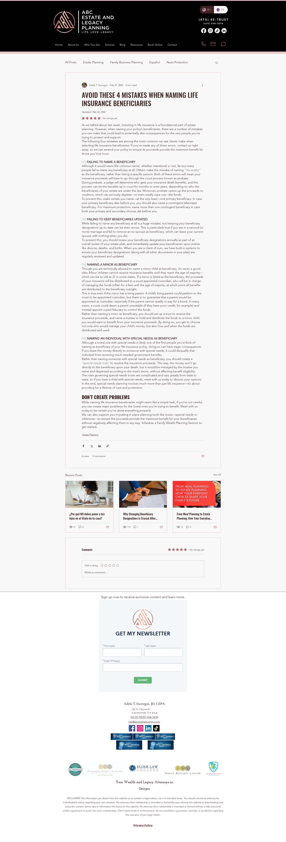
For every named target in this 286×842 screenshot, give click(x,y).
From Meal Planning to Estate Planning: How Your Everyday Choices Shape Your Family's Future (193, 516)
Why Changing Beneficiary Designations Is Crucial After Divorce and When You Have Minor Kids (142, 516)
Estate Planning (93, 62)
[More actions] (202, 85)
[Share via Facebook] (83, 446)
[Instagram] (210, 30)
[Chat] (223, 43)
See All (217, 474)
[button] (216, 62)
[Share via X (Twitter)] (91, 446)
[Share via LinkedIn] (99, 446)
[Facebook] (203, 30)
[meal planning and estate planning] (197, 494)
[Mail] (213, 43)
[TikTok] (217, 30)
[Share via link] (107, 446)
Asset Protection (177, 62)
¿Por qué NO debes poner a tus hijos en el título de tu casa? (87, 516)
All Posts (70, 62)
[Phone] (203, 43)
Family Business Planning (126, 62)
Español (154, 62)
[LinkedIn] (224, 30)
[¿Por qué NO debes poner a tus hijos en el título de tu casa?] (89, 494)
